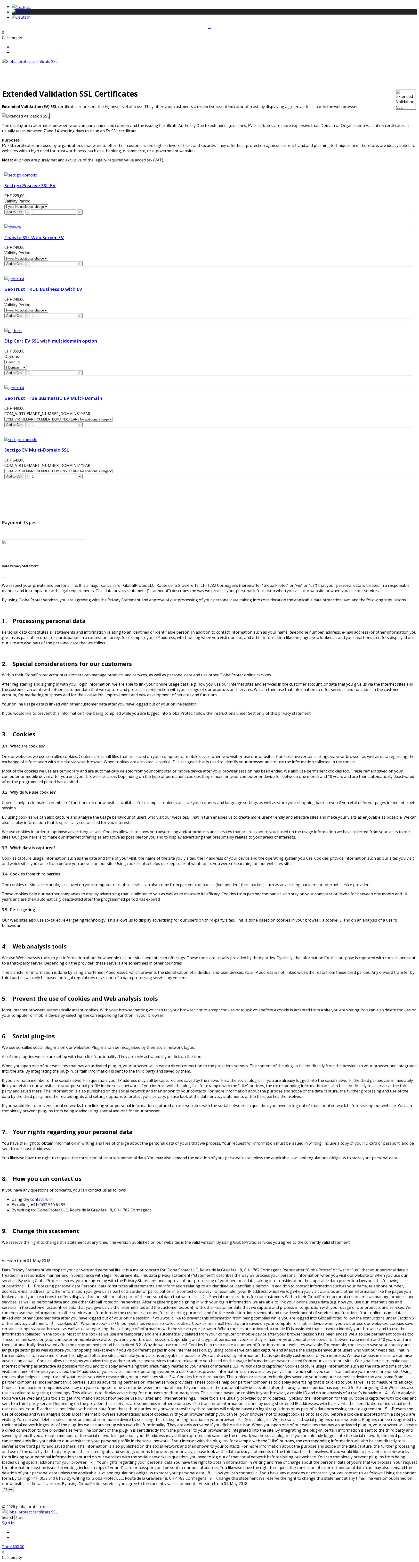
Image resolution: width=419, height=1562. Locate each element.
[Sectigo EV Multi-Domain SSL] (20, 439)
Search (8, 1517)
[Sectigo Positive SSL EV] (20, 175)
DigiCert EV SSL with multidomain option (50, 341)
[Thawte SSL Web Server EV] (12, 227)
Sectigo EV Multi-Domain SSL (36, 450)
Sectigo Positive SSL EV (30, 185)
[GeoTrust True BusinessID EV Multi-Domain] (14, 387)
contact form (42, 1199)
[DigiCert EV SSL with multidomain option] (13, 330)
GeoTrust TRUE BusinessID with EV (43, 289)
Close (8, 1489)
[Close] (4, 577)
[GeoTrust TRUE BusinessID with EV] (14, 278)
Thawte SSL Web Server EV (34, 237)
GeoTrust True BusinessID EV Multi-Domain (53, 398)
